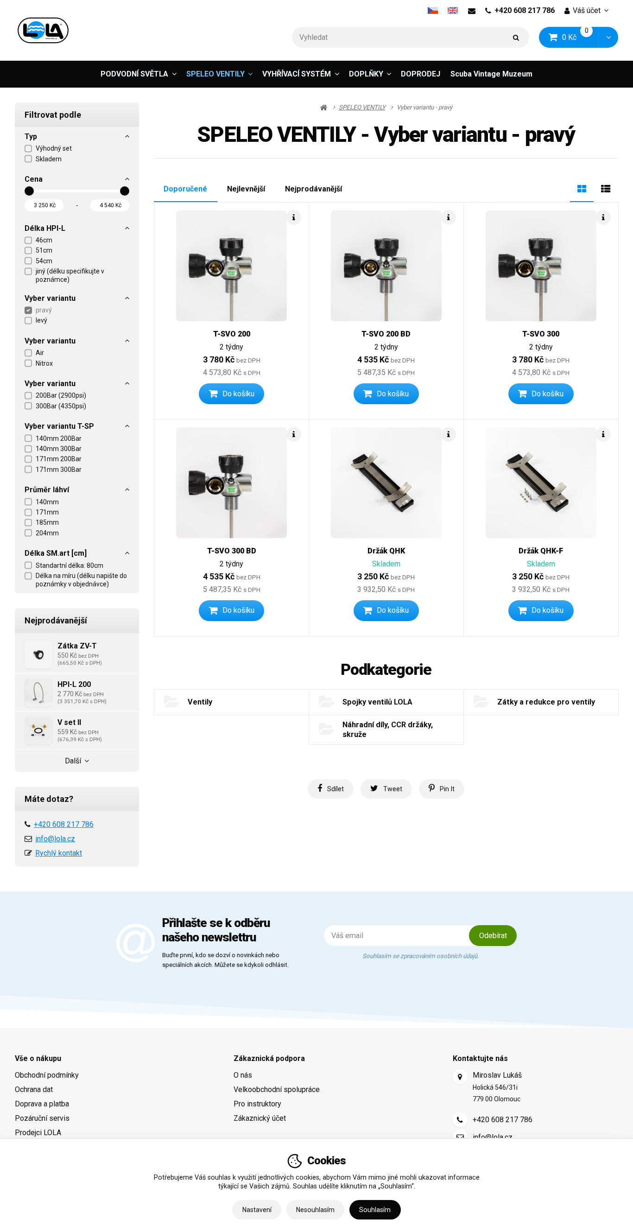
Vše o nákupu (38, 1058)
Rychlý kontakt (58, 853)
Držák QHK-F (541, 550)
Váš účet (587, 10)
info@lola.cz (55, 838)
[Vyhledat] (516, 37)
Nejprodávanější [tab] (313, 188)
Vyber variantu (50, 298)
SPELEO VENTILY (215, 77)
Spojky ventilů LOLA (377, 702)
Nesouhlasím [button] (315, 1209)
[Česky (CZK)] (433, 10)
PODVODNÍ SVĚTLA (134, 74)
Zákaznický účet (260, 1118)
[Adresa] (460, 1076)
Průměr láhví (47, 489)
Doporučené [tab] (185, 188)
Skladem (49, 159)
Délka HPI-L (45, 228)
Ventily (200, 702)
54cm (44, 261)
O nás (243, 1075)
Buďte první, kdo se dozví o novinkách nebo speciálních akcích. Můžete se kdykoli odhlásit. (225, 960)
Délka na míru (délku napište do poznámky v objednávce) (81, 580)
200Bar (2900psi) (61, 395)
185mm (47, 522)
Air (40, 352)
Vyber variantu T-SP (59, 426)
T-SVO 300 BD (231, 550)
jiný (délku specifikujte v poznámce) (70, 275)
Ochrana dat (34, 1089)
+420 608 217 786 (524, 10)
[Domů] (43, 30)
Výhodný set (54, 148)
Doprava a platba (42, 1103)
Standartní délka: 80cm (69, 565)
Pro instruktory (257, 1103)
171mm (47, 512)
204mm (47, 533)
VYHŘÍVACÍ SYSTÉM (296, 74)
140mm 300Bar (59, 448)
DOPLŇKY (366, 74)
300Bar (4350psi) (61, 406)
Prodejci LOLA (38, 1132)
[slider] (29, 191)
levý (41, 320)
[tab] (582, 188)
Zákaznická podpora (269, 1058)
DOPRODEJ (420, 74)
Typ (31, 136)
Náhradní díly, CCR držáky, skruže (387, 729)
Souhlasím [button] (375, 1209)
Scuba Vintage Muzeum (491, 74)
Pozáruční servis (42, 1118)
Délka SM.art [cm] (56, 553)
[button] (608, 37)
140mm (47, 502)
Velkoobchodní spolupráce (277, 1089)
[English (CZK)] (453, 10)
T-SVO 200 (231, 334)
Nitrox (44, 363)
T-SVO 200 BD (386, 334)
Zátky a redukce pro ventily (546, 702)
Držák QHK (386, 550)
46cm (44, 240)
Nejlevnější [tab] (246, 188)
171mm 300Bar (59, 469)
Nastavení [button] (257, 1209)
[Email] (471, 10)
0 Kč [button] (580, 37)
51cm (44, 250)
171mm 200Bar (59, 459)
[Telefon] (460, 1119)
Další (73, 760)
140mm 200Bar (59, 438)
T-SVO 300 (540, 334)
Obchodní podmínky (47, 1075)
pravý (44, 310)
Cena (34, 179)
